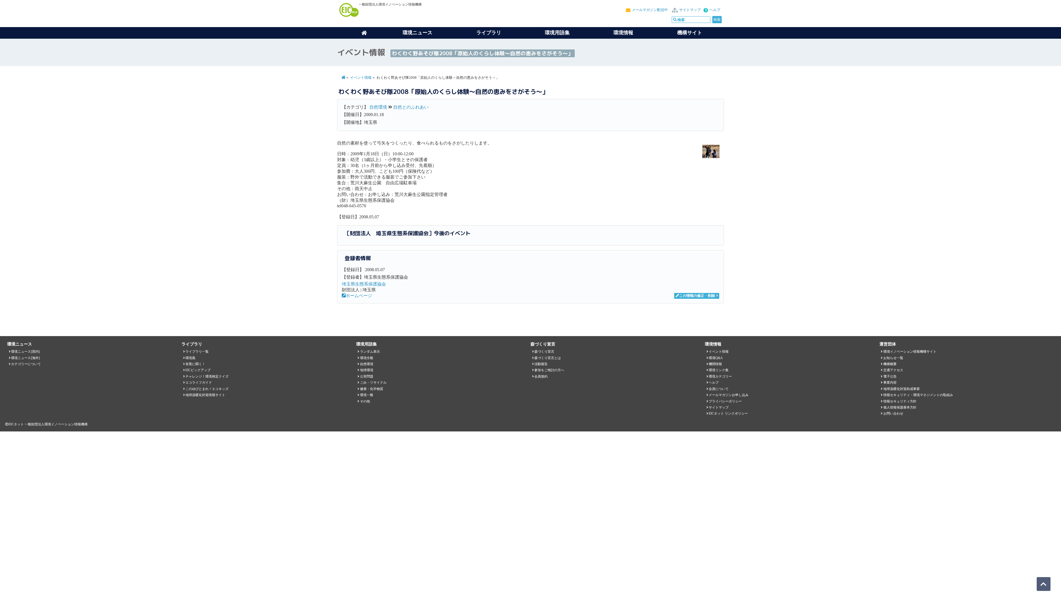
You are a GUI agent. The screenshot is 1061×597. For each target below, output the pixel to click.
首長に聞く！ (195, 364)
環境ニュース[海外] (25, 358)
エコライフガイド (198, 382)
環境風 (190, 358)
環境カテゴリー (720, 376)
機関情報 (715, 364)
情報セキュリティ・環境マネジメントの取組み (918, 395)
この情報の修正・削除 (697, 296)
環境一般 (366, 395)
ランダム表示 (370, 352)
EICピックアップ (198, 370)
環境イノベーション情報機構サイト (909, 352)
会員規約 (541, 376)
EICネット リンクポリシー (728, 413)
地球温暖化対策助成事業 (901, 389)
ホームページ (359, 295)
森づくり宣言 (544, 352)
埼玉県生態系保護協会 (364, 284)
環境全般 (366, 358)
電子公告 (890, 376)
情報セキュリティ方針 (899, 401)
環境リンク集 (719, 370)
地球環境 (366, 370)
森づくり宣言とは (547, 358)
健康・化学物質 (371, 389)
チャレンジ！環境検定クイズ (207, 376)
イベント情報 (361, 78)
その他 (365, 401)
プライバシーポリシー (725, 401)
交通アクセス (893, 370)
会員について (719, 389)
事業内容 (890, 382)
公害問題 (366, 376)
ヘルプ (715, 10)
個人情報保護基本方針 (899, 407)
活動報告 (541, 364)
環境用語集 (557, 32)
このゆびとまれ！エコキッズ (207, 389)
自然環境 (378, 107)
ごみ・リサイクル (373, 382)
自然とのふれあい (411, 107)
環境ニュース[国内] (25, 352)
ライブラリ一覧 (197, 352)
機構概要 (890, 364)
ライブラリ (488, 32)
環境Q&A (716, 358)
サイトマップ (690, 10)
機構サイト (689, 32)
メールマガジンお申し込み (729, 395)
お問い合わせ (893, 413)
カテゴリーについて (26, 364)
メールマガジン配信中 (650, 10)
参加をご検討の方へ (549, 370)
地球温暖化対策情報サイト (205, 395)
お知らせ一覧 (893, 358)
